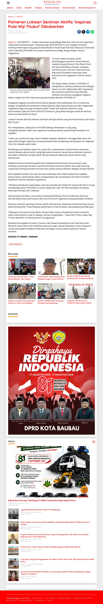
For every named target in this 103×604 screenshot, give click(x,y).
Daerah (10, 33)
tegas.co (12, 42)
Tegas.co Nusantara (20, 33)
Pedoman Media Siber (83, 598)
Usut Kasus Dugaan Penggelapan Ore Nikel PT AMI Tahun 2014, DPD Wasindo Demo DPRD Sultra (57, 560)
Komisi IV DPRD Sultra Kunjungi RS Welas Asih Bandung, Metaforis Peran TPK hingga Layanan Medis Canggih (50, 302)
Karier (49, 600)
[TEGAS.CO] (52, 3)
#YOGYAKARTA (15, 244)
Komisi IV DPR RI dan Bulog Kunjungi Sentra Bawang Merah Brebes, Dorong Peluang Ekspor (80, 277)
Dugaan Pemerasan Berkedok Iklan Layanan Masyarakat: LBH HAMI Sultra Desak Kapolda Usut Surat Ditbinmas (54, 535)
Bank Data (10, 600)
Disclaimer (40, 600)
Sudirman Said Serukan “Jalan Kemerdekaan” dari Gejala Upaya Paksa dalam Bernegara (21, 278)
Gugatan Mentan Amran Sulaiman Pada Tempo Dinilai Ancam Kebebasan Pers (79, 302)
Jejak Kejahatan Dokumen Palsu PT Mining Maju (40, 510)
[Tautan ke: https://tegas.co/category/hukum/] (93, 441)
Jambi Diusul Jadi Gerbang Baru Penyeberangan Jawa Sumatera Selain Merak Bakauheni (51, 278)
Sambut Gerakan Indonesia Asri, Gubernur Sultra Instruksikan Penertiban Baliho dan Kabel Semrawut (21, 302)
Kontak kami (37, 598)
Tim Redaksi (50, 598)
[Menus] (8, 3)
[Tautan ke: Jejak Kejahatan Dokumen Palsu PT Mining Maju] (13, 513)
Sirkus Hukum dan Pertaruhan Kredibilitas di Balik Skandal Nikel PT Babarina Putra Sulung (55, 523)
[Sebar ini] (79, 32)
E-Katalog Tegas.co (25, 600)
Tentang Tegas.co (64, 598)
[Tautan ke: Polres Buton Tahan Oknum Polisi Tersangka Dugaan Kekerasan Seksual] (13, 551)
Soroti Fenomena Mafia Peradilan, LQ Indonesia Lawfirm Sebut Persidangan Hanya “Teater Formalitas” (55, 573)
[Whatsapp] (92, 32)
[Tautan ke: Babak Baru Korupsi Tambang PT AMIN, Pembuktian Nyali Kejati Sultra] (51, 471)
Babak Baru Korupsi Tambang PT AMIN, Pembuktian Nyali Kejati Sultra (42, 500)
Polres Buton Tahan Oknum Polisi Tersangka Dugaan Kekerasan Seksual (50, 547)
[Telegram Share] (88, 32)
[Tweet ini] (83, 32)
